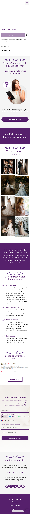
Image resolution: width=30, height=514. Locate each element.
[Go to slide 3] (15, 371)
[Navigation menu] (27, 3)
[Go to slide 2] (14, 371)
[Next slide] (29, 368)
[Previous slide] (0, 368)
